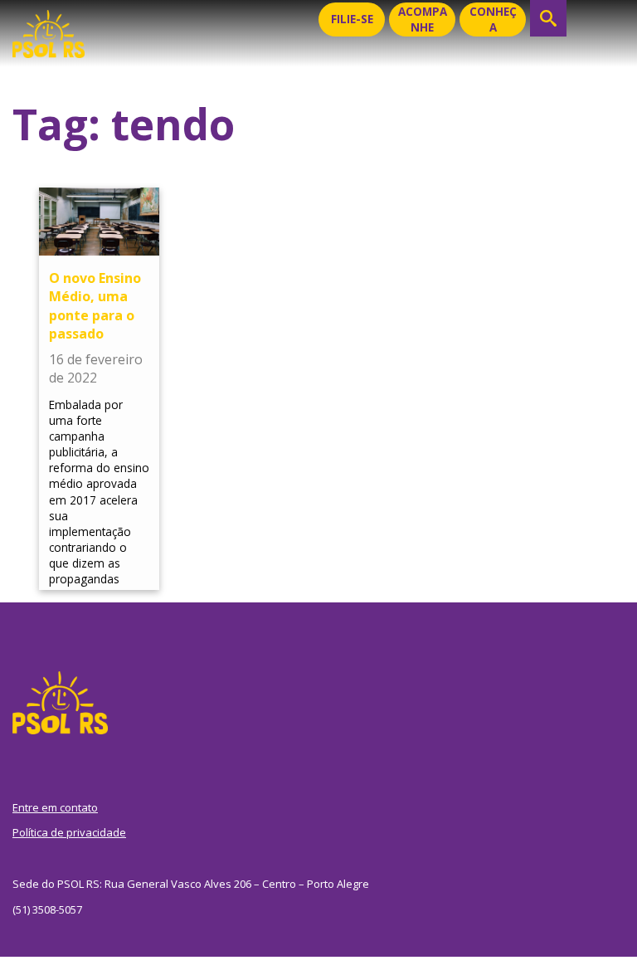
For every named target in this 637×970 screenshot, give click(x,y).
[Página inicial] (48, 29)
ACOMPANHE (422, 19)
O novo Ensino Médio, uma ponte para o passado (95, 306)
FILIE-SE (352, 19)
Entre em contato (55, 807)
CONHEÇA (493, 19)
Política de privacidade (69, 832)
